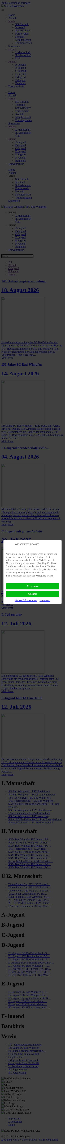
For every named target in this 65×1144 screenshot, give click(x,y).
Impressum (45, 600)
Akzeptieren (32, 586)
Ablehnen (32, 594)
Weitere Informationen (26, 600)
